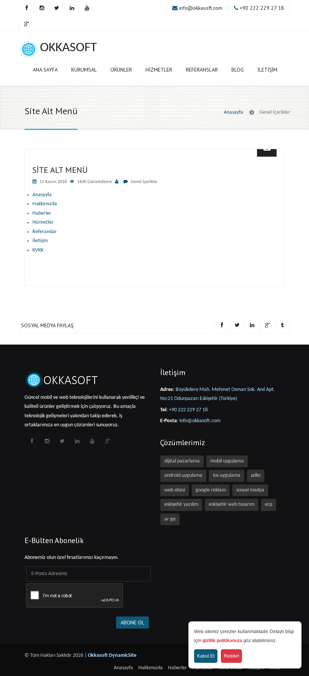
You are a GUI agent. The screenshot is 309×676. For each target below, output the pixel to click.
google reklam (211, 490)
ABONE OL (132, 622)
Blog (237, 69)
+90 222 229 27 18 (262, 8)
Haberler (41, 213)
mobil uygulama (227, 461)
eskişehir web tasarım (231, 504)
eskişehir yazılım (181, 504)
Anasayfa (233, 112)
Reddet (231, 656)
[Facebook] (26, 8)
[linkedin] (71, 8)
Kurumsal (84, 69)
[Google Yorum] (26, 24)
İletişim (267, 69)
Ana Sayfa (45, 69)
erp (268, 504)
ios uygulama (226, 475)
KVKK (37, 250)
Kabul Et (205, 656)
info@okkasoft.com (200, 8)
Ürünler (121, 69)
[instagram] (41, 8)
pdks (255, 475)
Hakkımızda (44, 204)
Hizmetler (158, 69)
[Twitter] (56, 8)
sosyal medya (250, 490)
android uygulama (183, 475)
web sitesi (174, 490)
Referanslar (202, 69)
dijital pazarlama (182, 461)
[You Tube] (86, 8)
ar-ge (170, 519)
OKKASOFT (68, 48)
